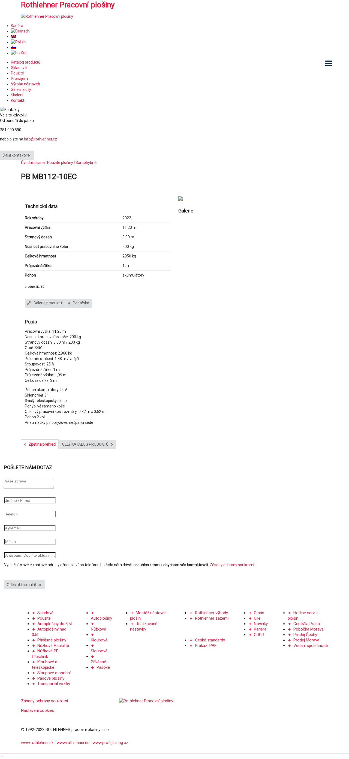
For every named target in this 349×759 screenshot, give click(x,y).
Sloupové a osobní (54, 672)
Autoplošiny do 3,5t (54, 623)
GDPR (259, 634)
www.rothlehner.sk (37, 742)
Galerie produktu (47, 303)
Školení (17, 95)
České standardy (210, 640)
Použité (17, 73)
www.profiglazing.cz (110, 742)
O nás (259, 612)
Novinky (261, 623)
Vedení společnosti (310, 645)
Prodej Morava (306, 640)
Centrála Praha (306, 623)
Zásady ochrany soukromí (44, 700)
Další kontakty (15, 155)
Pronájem (19, 78)
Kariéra (17, 25)
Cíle (257, 618)
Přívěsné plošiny (51, 640)
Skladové (19, 67)
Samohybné (86, 162)
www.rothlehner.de (73, 742)
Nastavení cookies (37, 710)
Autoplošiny (101, 618)
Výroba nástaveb (25, 84)
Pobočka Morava (308, 629)
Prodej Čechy (305, 634)
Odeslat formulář (23, 585)
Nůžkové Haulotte (53, 645)
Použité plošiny (60, 162)
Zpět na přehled (42, 444)
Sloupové (99, 651)
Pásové (103, 667)
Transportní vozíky (53, 683)
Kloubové (99, 640)
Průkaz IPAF (205, 645)
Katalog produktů (25, 62)
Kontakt (17, 100)
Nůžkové (98, 629)
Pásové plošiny (50, 678)
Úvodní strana (33, 162)
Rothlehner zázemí (211, 618)
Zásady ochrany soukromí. (232, 565)
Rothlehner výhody (211, 612)
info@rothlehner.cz (40, 139)
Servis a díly (21, 89)
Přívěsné (98, 661)
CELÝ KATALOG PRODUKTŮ (85, 444)
